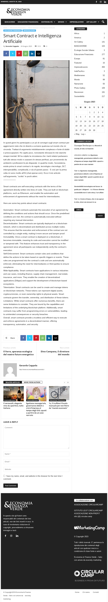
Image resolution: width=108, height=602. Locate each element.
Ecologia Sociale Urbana (84, 50)
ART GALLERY (91, 22)
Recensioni (78, 92)
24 (98, 126)
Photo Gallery (79, 88)
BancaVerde (10, 22)
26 (76, 130)
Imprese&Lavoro (77, 22)
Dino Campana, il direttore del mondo (55, 353)
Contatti (96, 592)
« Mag (76, 134)
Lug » (83, 134)
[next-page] (68, 382)
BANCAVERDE (80, 46)
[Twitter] (12, 53)
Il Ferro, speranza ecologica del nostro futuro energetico (18, 353)
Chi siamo (86, 592)
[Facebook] (96, 2)
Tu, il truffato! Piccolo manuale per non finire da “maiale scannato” (59, 405)
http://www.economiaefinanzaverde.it (31, 369)
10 (98, 117)
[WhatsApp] (25, 53)
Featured (77, 63)
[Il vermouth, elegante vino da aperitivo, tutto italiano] (13, 393)
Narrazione (78, 84)
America (77, 38)
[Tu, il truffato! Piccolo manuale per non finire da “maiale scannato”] (59, 393)
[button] (103, 22)
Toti (75, 171)
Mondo (61, 22)
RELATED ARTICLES (13, 382)
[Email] (38, 53)
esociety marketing (93, 560)
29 (90, 130)
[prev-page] (64, 382)
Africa (76, 33)
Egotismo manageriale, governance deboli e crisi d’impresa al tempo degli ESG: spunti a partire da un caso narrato (36, 409)
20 (81, 126)
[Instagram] (100, 2)
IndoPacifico (79, 71)
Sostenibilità (47, 22)
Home (5, 28)
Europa (77, 59)
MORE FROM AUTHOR (32, 382)
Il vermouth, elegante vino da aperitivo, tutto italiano (13, 405)
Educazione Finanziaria (28, 22)
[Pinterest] (19, 53)
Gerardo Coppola (12, 46)
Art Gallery (78, 42)
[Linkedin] (105, 2)
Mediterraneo (79, 75)
